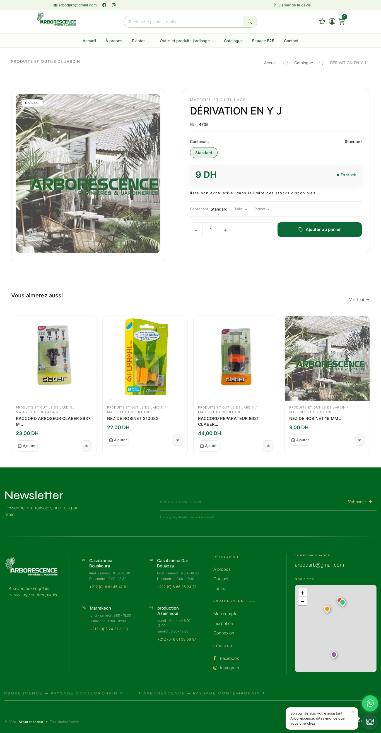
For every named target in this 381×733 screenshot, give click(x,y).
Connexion (223, 633)
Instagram (229, 667)
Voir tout (356, 299)
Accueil (89, 40)
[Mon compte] (332, 22)
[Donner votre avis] (322, 22)
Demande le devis (294, 5)
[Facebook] (104, 5)
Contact (291, 40)
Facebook (229, 658)
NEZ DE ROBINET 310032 (132, 418)
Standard (203, 152)
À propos (113, 40)
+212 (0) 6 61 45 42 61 (108, 586)
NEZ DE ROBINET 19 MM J (315, 418)
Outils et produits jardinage (185, 40)
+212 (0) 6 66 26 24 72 (176, 586)
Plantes (139, 40)
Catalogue (233, 40)
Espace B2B (263, 40)
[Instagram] (114, 5)
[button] (342, 603)
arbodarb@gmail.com (78, 5)
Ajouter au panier (323, 229)
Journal (220, 588)
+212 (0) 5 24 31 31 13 (109, 629)
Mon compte (225, 613)
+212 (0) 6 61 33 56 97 (176, 639)
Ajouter (29, 445)
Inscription (223, 623)
